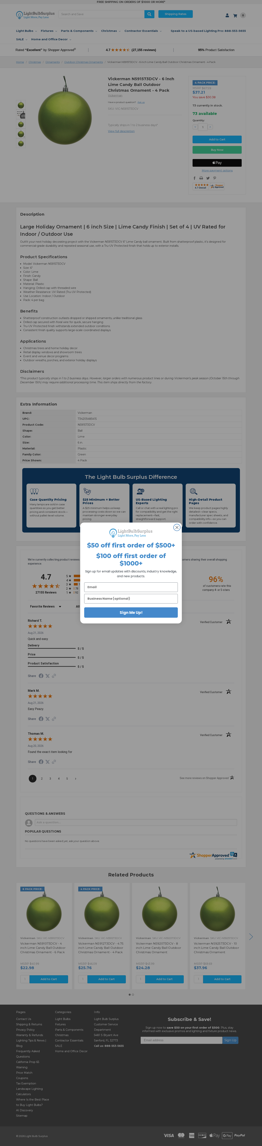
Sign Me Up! (131, 612)
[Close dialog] (177, 527)
